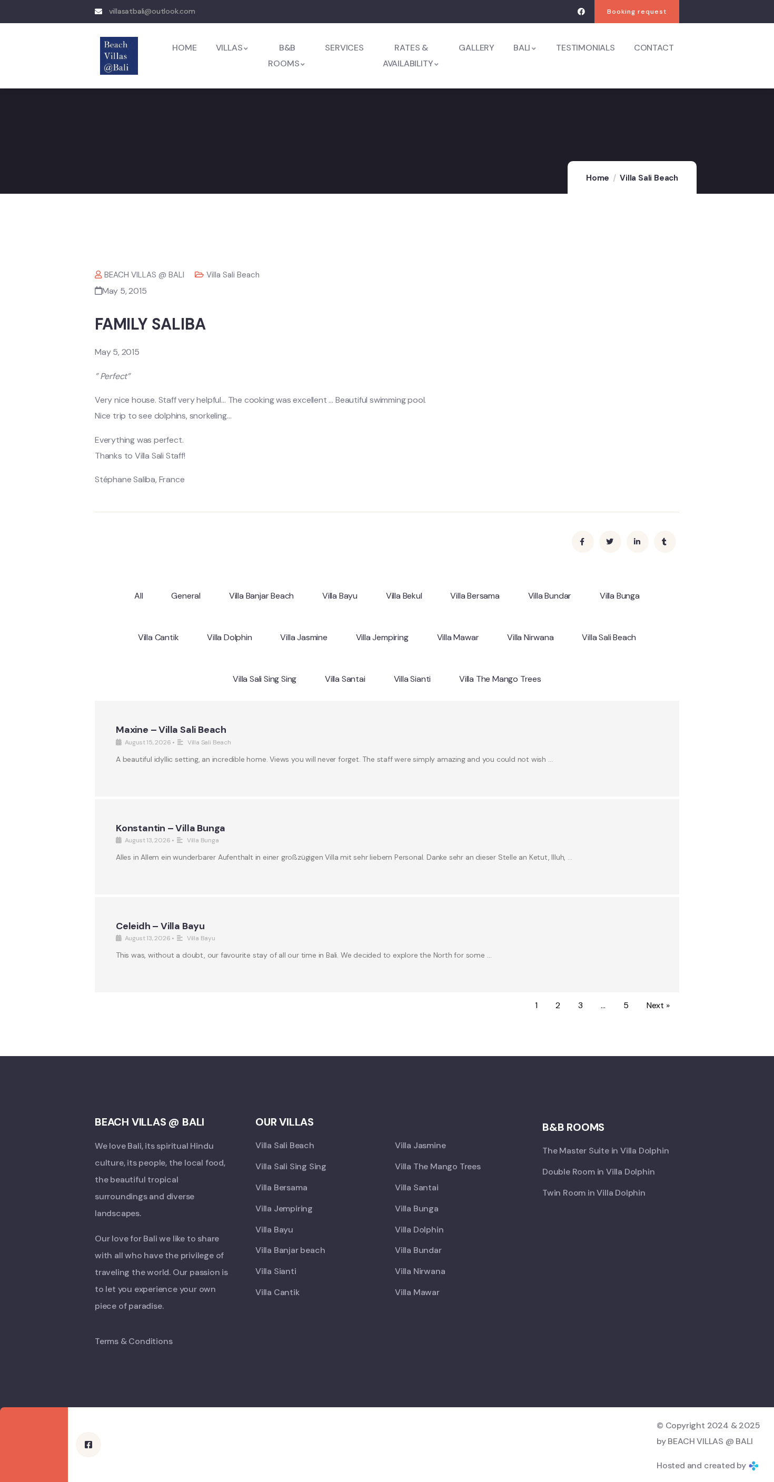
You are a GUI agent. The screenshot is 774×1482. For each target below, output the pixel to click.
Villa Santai (345, 678)
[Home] (119, 56)
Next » (658, 1005)
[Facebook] (581, 12)
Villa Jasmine (303, 637)
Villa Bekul (404, 595)
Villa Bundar (550, 595)
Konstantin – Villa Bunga (170, 828)
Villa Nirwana (530, 637)
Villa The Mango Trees (500, 678)
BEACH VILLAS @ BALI (144, 275)
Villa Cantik (158, 637)
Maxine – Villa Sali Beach (171, 729)
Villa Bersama (474, 595)
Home (597, 178)
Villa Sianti (412, 678)
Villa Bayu (340, 595)
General (186, 595)
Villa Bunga (620, 595)
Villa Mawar (458, 637)
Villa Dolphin (229, 637)
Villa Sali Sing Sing (264, 678)
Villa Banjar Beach (261, 595)
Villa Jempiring (382, 637)
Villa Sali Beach (649, 178)
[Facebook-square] (88, 1444)
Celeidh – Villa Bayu (160, 926)
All (138, 595)
